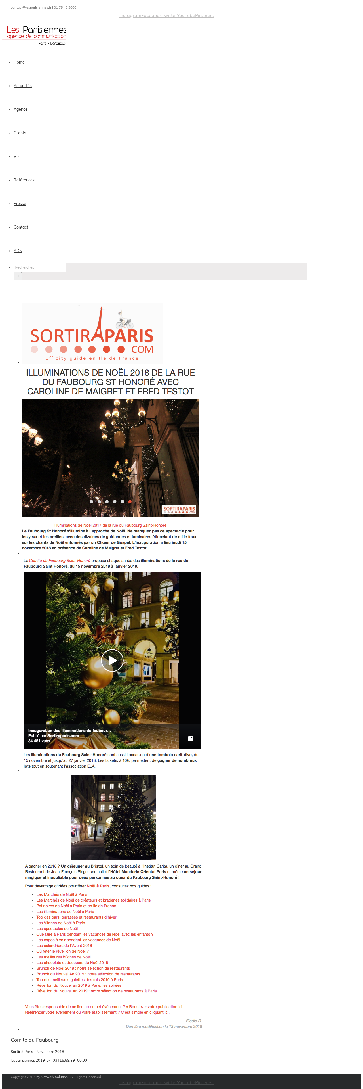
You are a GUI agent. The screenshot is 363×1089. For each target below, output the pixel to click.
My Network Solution (51, 1077)
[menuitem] (164, 62)
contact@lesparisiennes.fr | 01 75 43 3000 (43, 7)
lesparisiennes (23, 1060)
